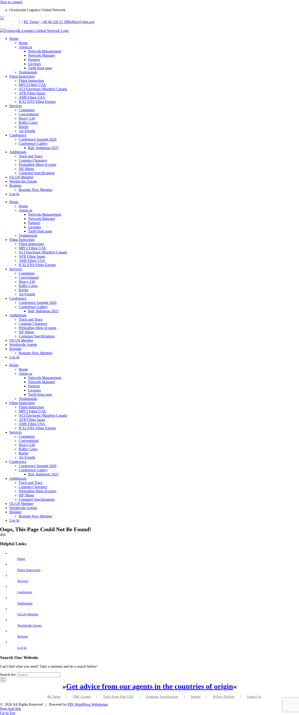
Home (21, 559)
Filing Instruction (28, 570)
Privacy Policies (223, 696)
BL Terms (31, 22)
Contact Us (254, 696)
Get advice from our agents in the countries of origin (149, 686)
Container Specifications (162, 696)
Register (22, 636)
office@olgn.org (82, 22)
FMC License (82, 696)
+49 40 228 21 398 (55, 22)
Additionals (24, 603)
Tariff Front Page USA (118, 696)
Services (22, 581)
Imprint (196, 696)
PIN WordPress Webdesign (88, 704)
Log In (21, 647)
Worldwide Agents (29, 625)
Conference (24, 592)
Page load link (10, 709)
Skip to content (11, 2)
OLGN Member (27, 614)
